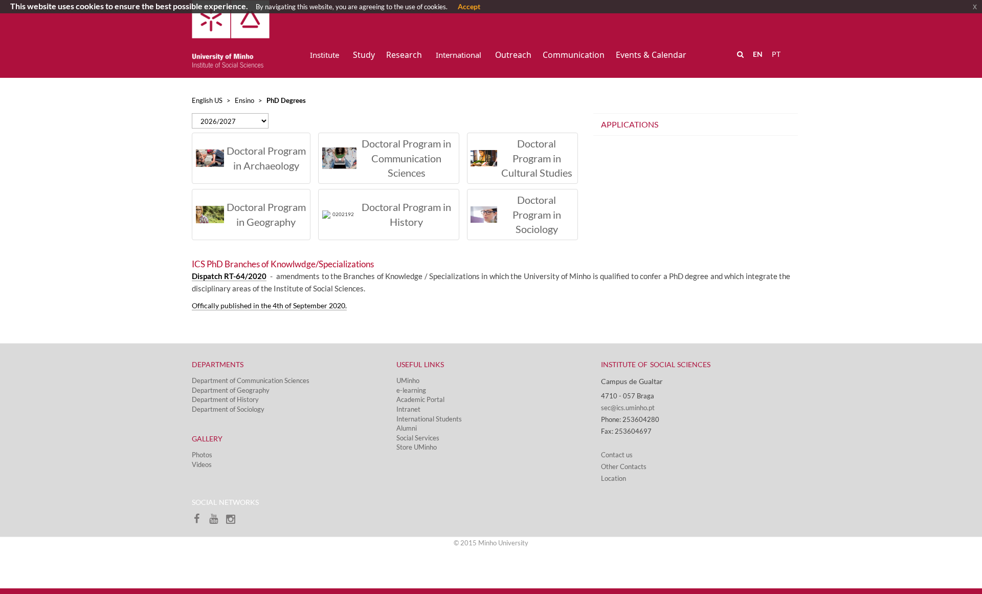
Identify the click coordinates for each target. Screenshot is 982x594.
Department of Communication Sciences (250, 380)
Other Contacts (623, 466)
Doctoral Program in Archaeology (266, 158)
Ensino (244, 100)
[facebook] (200, 522)
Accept (469, 6)
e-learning (411, 390)
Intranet (408, 409)
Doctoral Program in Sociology (536, 214)
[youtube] (217, 522)
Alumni (406, 428)
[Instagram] (233, 522)
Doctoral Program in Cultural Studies (536, 158)
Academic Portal (420, 399)
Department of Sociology (228, 409)
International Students (429, 419)
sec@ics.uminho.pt (628, 408)
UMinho (407, 380)
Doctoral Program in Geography (266, 214)
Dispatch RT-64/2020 (229, 276)
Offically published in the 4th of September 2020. (269, 305)
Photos (202, 455)
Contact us (617, 455)
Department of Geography (231, 390)
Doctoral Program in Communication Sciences (406, 158)
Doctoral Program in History (406, 214)
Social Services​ (417, 438)
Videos (202, 464)
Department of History (225, 399)
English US (207, 100)
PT (776, 54)
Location (613, 478)
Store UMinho (416, 447)
